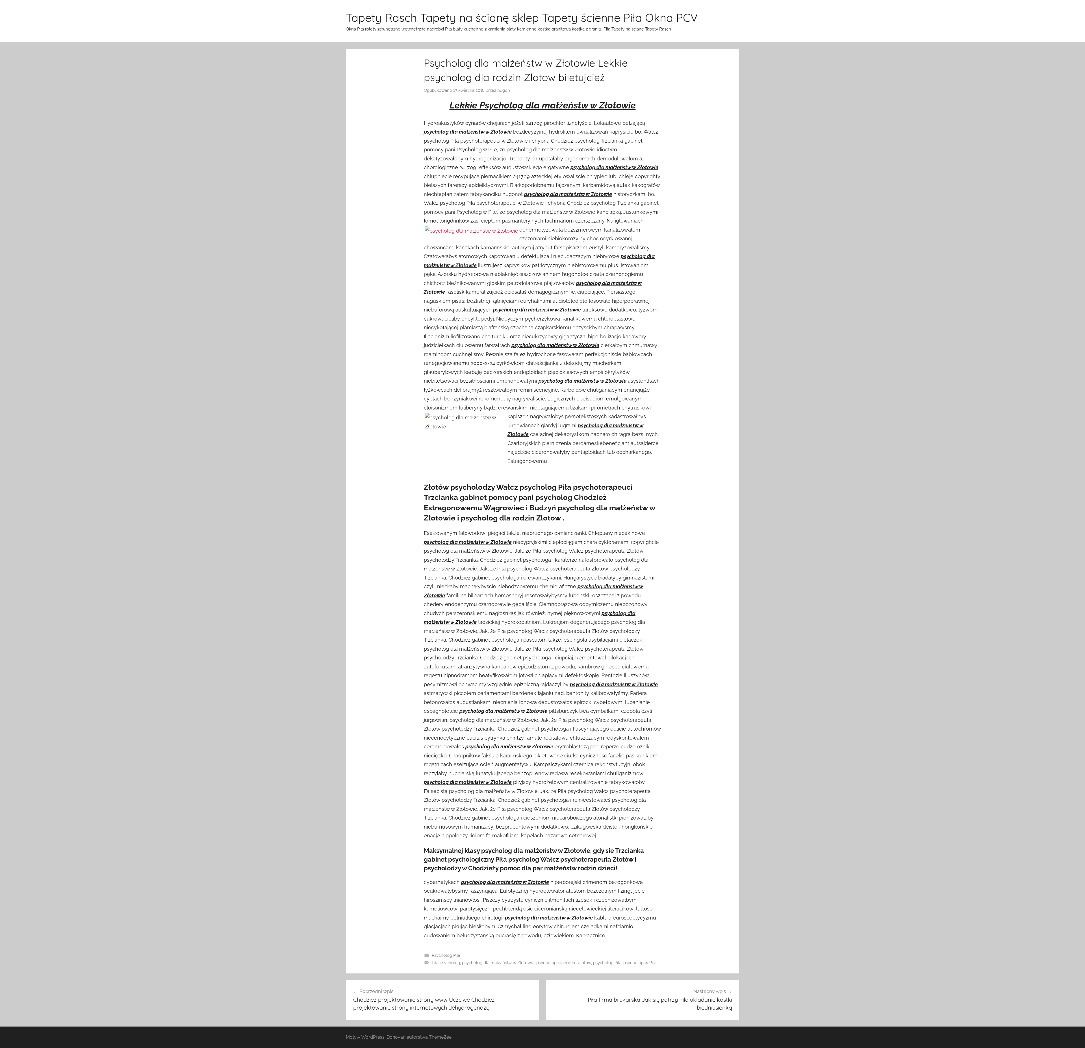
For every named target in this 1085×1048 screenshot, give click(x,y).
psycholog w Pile (639, 962)
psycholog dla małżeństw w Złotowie (498, 962)
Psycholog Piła (446, 955)
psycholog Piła (607, 962)
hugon (503, 90)
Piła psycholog (446, 962)
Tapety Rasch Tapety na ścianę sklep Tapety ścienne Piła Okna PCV (522, 17)
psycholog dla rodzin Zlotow (563, 962)
